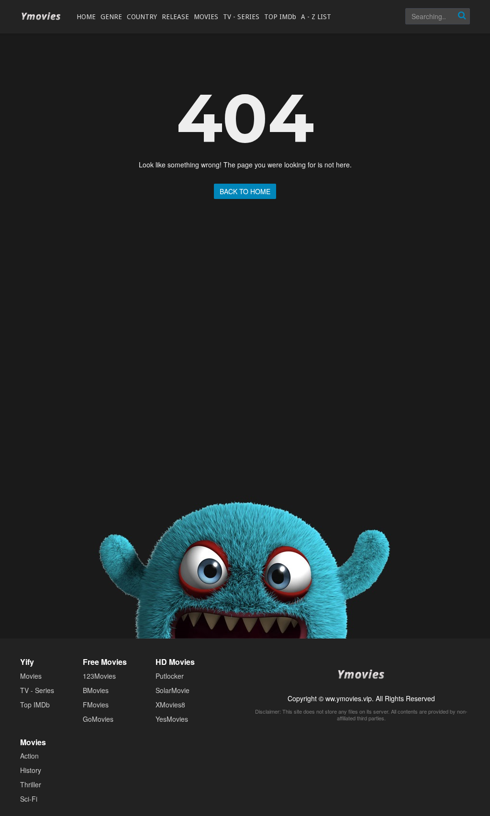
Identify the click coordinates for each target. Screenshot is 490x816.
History (30, 770)
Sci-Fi (28, 799)
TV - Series (37, 690)
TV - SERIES (241, 17)
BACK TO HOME (245, 191)
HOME (86, 17)
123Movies (99, 676)
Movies (31, 676)
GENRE (111, 17)
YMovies (41, 16)
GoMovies (98, 719)
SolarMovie (172, 690)
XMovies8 (170, 704)
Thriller (30, 784)
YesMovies (172, 719)
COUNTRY (142, 17)
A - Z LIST (316, 17)
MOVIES (206, 17)
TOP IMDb (280, 17)
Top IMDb (35, 704)
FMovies (96, 704)
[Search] (462, 16)
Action (29, 756)
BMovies (96, 690)
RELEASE (175, 17)
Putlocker (170, 676)
